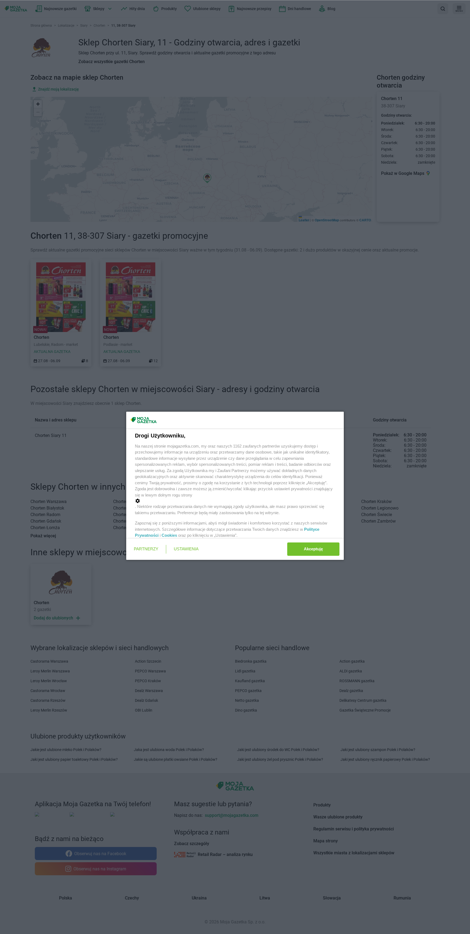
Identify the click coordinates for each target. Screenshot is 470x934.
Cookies (169, 535)
